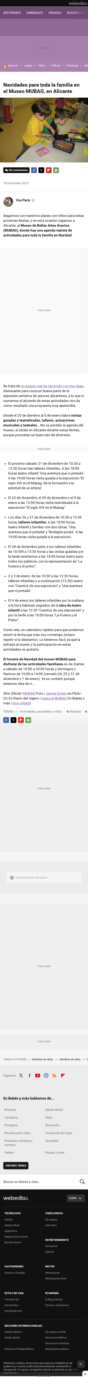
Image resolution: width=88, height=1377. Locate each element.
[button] (25, 200)
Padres (9, 1152)
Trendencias (12, 1299)
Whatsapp (72, 65)
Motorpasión (52, 1272)
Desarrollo (52, 1125)
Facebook (34, 170)
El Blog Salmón (53, 1299)
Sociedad (51, 1141)
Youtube (37, 1075)
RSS (54, 1075)
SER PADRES (12, 13)
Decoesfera (11, 1305)
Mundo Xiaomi (13, 1242)
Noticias (10, 1110)
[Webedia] (78, 3)
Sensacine (51, 1246)
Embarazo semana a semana (18, 1143)
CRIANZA (55, 13)
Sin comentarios (18, 170)
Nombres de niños (43, 1059)
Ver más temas (16, 1165)
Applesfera (11, 1230)
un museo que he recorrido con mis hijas (52, 386)
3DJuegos (51, 1219)
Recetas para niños (18, 1133)
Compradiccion (13, 1310)
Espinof (49, 1251)
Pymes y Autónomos (57, 1305)
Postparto (11, 1125)
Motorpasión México (57, 1349)
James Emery (56, 693)
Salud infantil (54, 1110)
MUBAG (29, 693)
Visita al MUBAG (54, 698)
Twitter (41, 170)
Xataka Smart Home (16, 1236)
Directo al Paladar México (19, 1349)
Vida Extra (51, 1225)
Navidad (75, 711)
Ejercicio (13, 65)
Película (55, 65)
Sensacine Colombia (57, 1343)
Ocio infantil (21, 703)
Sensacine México (56, 1337)
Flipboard (49, 170)
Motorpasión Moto (55, 1278)
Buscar (82, 1181)
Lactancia (11, 1117)
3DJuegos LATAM (55, 1331)
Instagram (46, 1075)
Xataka (9, 1219)
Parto (49, 1117)
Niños (41, 65)
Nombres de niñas (70, 1059)
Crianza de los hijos (58, 1133)
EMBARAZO (35, 13)
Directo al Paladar (15, 1272)
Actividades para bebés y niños (41, 711)
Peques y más (54, 1152)
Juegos (28, 65)
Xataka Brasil (12, 1337)
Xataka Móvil (12, 1225)
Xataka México (13, 1331)
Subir (73, 1198)
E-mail (56, 170)
